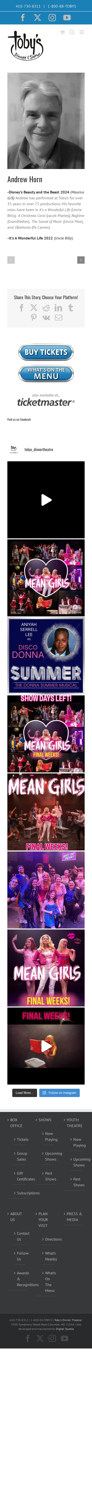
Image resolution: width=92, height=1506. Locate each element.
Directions (48, 1239)
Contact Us (20, 1236)
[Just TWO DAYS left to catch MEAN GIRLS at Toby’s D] (46, 499)
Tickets (20, 1139)
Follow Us (20, 1256)
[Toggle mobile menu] (82, 32)
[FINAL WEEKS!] (46, 811)
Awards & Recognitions (20, 1278)
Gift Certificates (20, 1176)
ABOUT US (16, 1216)
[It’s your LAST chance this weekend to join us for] (46, 577)
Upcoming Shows (48, 1156)
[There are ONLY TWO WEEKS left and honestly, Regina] (46, 968)
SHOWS (45, 1119)
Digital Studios (65, 1329)
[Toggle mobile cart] (62, 32)
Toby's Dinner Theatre (67, 1320)
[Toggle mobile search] (72, 32)
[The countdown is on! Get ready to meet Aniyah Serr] (46, 655)
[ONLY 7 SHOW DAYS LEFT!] (46, 733)
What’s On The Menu (48, 1281)
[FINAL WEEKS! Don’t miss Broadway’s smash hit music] (46, 1046)
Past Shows (48, 1176)
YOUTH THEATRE (74, 1122)
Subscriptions (20, 1192)
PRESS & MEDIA (74, 1216)
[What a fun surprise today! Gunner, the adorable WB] (46, 890)
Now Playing (48, 1136)
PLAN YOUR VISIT (43, 1219)
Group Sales (20, 1156)
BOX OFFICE (16, 1122)
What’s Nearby (48, 1256)
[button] (11, 260)
